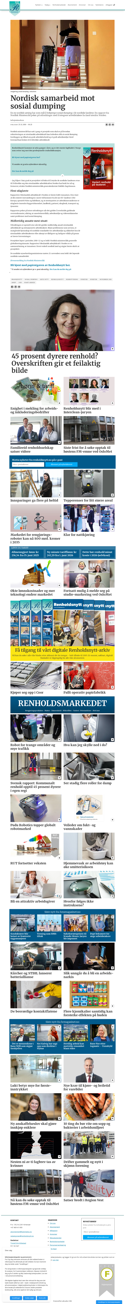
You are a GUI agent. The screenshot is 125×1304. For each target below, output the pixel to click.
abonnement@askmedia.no (21, 1232)
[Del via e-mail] (112, 124)
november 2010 (106, 279)
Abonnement (72, 5)
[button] (14, 924)
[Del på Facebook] (106, 124)
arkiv (14, 282)
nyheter (84, 279)
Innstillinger (16, 1298)
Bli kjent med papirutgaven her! (26, 157)
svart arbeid (29, 282)
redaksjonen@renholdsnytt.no (22, 1236)
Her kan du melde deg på (22, 171)
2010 (20, 282)
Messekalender (56, 1238)
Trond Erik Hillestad (18, 1243)
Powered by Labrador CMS (62, 1301)
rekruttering (72, 279)
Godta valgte (29, 1298)
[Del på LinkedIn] (109, 124)
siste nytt (44, 279)
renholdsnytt (57, 279)
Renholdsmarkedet (59, 5)
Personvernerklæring (58, 1245)
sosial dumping (31, 279)
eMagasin (109, 5)
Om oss (90, 5)
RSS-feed (53, 1249)
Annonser (82, 5)
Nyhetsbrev (100, 5)
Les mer (56, 1260)
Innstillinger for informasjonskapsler (109, 1302)
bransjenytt (17, 279)
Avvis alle (42, 1298)
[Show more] (62, 175)
